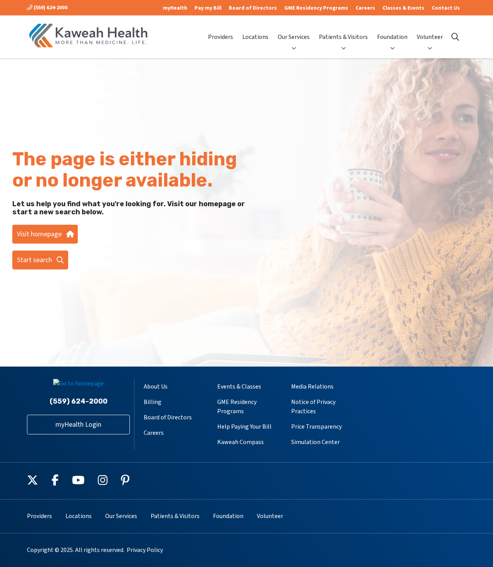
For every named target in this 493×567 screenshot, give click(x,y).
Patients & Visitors (343, 37)
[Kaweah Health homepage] (88, 37)
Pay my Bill (208, 8)
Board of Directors (253, 8)
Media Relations (312, 386)
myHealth (175, 8)
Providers (220, 37)
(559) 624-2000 (49, 8)
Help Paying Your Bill (244, 426)
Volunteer (430, 37)
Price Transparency (316, 426)
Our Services (294, 37)
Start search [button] (34, 260)
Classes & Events (403, 8)
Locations (255, 37)
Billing (152, 402)
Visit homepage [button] (39, 234)
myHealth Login (78, 424)
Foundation (392, 37)
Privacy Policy (145, 550)
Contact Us (446, 8)
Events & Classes (239, 386)
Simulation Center (315, 442)
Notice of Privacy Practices (313, 407)
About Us (156, 386)
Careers (365, 8)
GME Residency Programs (316, 8)
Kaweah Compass (240, 442)
